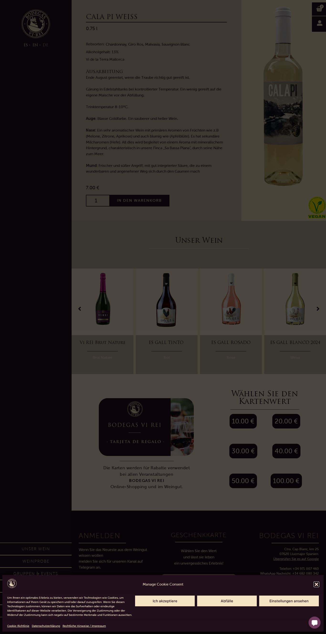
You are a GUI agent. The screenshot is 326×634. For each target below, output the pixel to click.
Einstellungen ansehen (289, 601)
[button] (316, 584)
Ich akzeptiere (165, 601)
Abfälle (227, 601)
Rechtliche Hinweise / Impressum (84, 626)
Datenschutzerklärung (46, 626)
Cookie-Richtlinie (18, 626)
